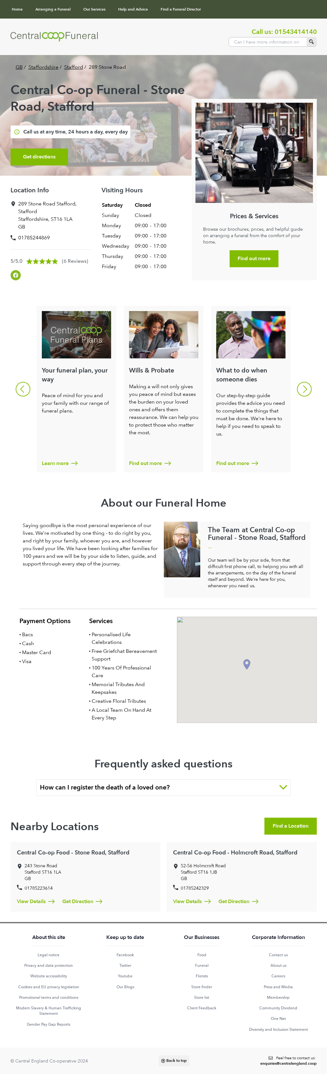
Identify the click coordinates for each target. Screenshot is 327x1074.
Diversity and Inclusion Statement (278, 1029)
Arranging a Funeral (53, 9)
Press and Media (278, 987)
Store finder (201, 987)
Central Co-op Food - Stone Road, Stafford (73, 853)
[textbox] (288, 1061)
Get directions (39, 156)
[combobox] (273, 42)
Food (201, 955)
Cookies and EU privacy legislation (48, 987)
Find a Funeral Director (181, 9)
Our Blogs (125, 987)
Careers (278, 976)
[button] (247, 664)
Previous (23, 389)
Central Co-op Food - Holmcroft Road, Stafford (235, 853)
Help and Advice (133, 9)
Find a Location (290, 826)
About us (278, 965)
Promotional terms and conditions (48, 997)
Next (304, 389)
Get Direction (77, 901)
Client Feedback (201, 1008)
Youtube (125, 976)
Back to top (176, 1060)
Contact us (278, 955)
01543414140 (296, 32)
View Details (31, 901)
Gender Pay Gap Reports (48, 1024)
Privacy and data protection (48, 965)
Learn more (55, 463)
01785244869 (34, 238)
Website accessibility (48, 976)
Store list (201, 997)
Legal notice (48, 955)
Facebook (125, 955)
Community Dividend (278, 1008)
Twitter (125, 965)
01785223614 (39, 888)
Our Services (94, 9)
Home (17, 9)
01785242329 (195, 888)
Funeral (202, 965)
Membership (278, 997)
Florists (202, 976)
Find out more (254, 258)
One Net (278, 1018)
